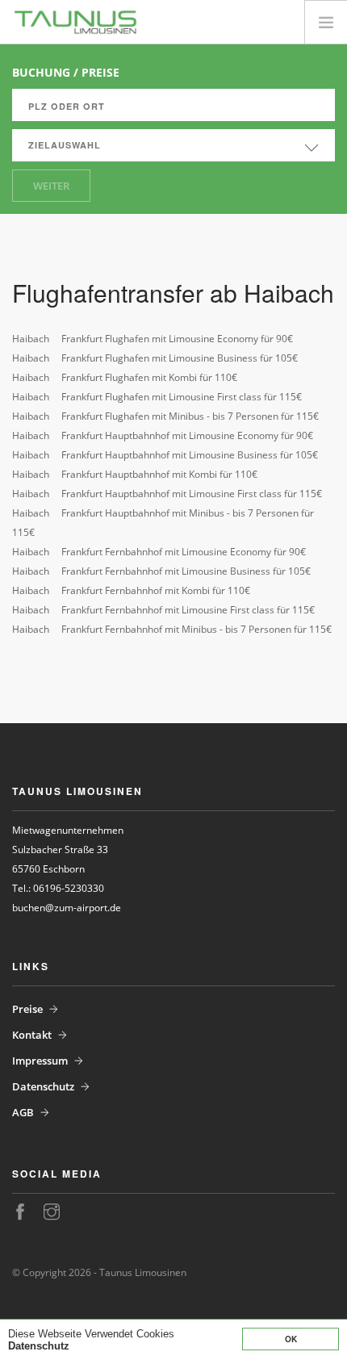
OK (291, 1339)
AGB (23, 1112)
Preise (27, 1009)
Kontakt (32, 1034)
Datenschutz (38, 1346)
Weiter (51, 185)
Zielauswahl (64, 145)
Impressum (40, 1060)
